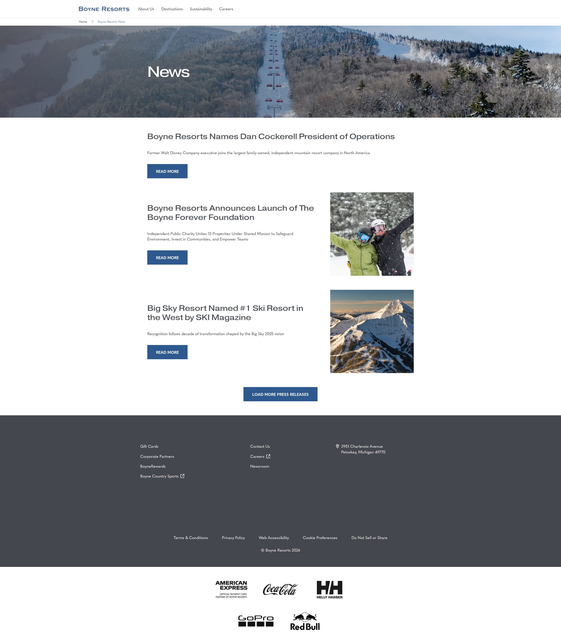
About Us (146, 8)
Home (83, 21)
